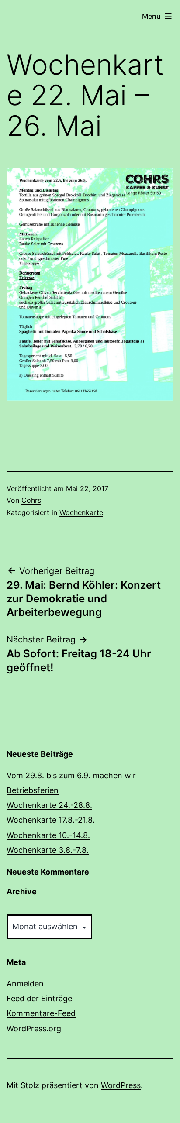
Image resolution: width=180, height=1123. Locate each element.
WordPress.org (34, 1028)
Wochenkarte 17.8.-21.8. (51, 819)
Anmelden (25, 983)
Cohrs (31, 500)
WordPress (121, 1085)
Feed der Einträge (39, 998)
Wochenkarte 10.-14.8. (48, 835)
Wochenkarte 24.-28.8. (49, 805)
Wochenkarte (81, 512)
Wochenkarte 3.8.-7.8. (48, 850)
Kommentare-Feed (41, 1013)
